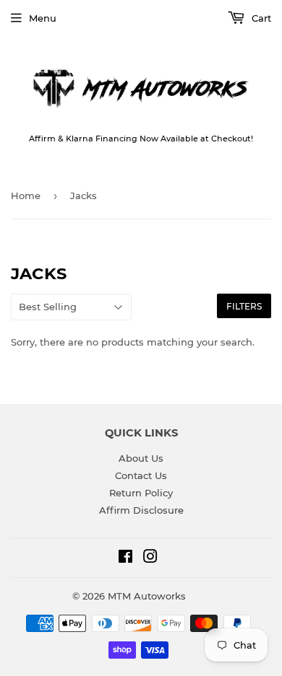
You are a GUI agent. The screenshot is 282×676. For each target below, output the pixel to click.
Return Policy (141, 493)
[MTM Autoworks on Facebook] (125, 558)
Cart (260, 18)
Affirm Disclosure (141, 510)
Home (25, 195)
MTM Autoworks (147, 596)
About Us (141, 458)
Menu (42, 18)
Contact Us (141, 475)
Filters (244, 306)
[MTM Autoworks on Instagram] (150, 558)
